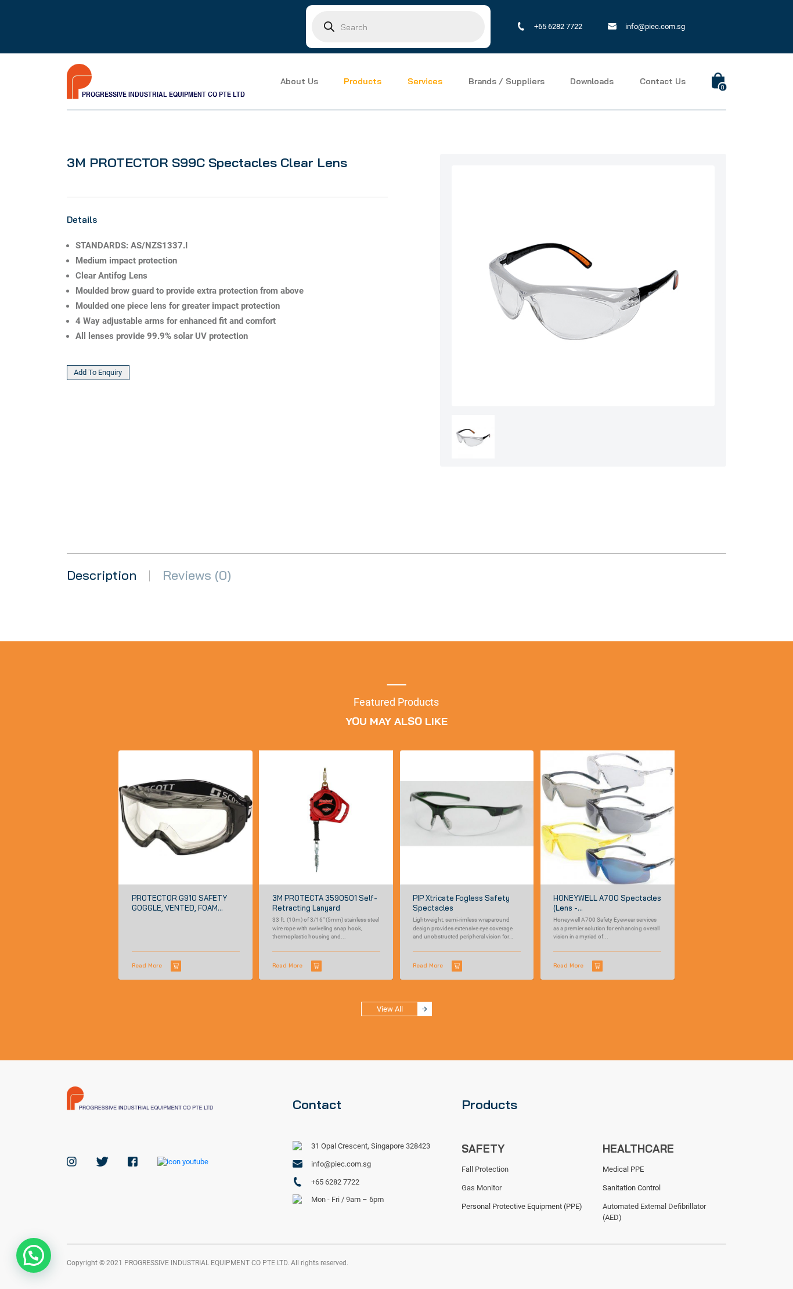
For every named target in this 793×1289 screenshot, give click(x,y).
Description (101, 576)
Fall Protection (485, 1169)
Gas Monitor (482, 1187)
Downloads (592, 81)
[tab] (101, 576)
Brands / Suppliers (506, 81)
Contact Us (663, 81)
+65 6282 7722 (558, 26)
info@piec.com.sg (655, 26)
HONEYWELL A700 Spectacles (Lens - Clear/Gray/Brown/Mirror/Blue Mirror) (607, 903)
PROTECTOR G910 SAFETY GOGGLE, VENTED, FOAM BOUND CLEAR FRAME (179, 903)
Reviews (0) (197, 576)
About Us (299, 81)
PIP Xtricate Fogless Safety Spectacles (461, 903)
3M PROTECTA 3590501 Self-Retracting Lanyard (324, 903)
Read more (147, 965)
